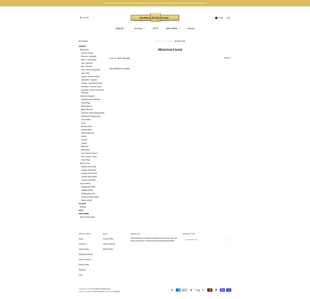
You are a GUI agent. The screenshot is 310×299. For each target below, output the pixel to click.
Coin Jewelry (86, 119)
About (81, 239)
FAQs (81, 275)
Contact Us (83, 244)
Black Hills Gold (87, 109)
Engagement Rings (88, 187)
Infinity (83, 136)
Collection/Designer (87, 96)
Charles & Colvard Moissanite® (92, 113)
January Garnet (87, 53)
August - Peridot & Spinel (90, 77)
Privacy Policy (84, 265)
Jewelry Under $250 (88, 167)
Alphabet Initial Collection (90, 99)
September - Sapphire (89, 80)
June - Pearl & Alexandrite (90, 70)
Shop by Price (85, 163)
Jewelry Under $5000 (89, 177)
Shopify (116, 291)
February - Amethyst (88, 56)
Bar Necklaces (86, 106)
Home (157, 41)
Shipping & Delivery (86, 254)
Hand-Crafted (85, 183)
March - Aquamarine (88, 60)
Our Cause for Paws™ (89, 153)
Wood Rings (85, 160)
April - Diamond (87, 63)
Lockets (84, 143)
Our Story (138, 28)
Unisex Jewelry (86, 200)
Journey (84, 140)
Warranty (82, 270)
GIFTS (155, 28)
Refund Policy (84, 249)
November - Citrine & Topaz (91, 87)
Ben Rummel (99, 291)
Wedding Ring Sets (88, 193)
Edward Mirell (86, 130)
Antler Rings (85, 103)
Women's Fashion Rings (90, 197)
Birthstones (84, 50)
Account (191, 28)
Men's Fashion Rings (87, 217)
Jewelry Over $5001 (88, 180)
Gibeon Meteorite (87, 133)
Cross (83, 123)
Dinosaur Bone (86, 126)
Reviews (83, 207)
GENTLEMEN (172, 28)
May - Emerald (86, 66)
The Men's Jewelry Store (101, 289)
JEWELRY (119, 28)
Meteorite (84, 146)
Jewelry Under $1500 (89, 173)
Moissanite (85, 150)
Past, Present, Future (89, 157)
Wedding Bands (87, 190)
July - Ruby (85, 73)
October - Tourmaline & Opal (91, 83)
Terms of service (85, 259)
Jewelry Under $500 (88, 170)
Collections (167, 41)
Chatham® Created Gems (91, 116)
